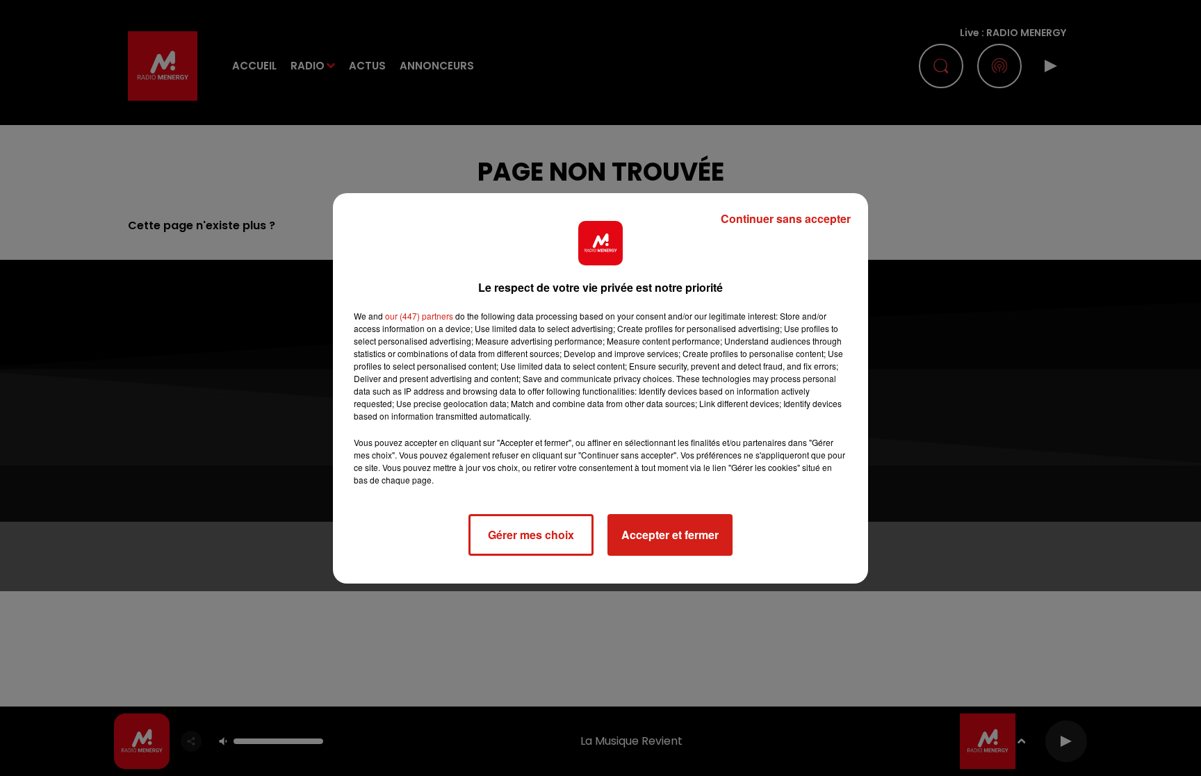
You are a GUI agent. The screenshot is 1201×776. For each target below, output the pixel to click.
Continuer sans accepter (786, 218)
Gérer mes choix (531, 535)
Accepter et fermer (670, 535)
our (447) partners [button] (419, 316)
